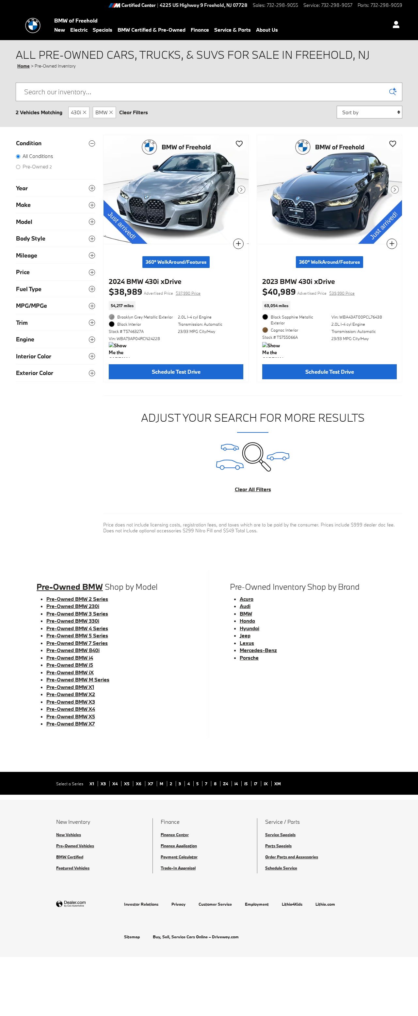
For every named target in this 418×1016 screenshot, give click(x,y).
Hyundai (249, 628)
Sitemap (132, 936)
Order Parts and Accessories (291, 856)
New (59, 29)
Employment (257, 904)
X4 (115, 783)
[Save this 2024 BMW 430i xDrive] (239, 144)
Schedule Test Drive (176, 371)
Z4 (226, 783)
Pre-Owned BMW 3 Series (77, 613)
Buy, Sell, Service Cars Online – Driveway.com (196, 936)
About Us (267, 29)
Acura (246, 599)
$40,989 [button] (308, 291)
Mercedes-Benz (258, 650)
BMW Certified (69, 856)
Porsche (249, 657)
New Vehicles (68, 834)
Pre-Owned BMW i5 (69, 665)
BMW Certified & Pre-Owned (151, 29)
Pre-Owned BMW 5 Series (77, 635)
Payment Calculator (179, 856)
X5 (127, 783)
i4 (236, 783)
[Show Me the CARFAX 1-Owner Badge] (121, 350)
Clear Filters (133, 112)
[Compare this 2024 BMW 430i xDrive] (238, 244)
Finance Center (175, 834)
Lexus (247, 643)
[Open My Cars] (394, 25)
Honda (247, 620)
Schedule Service (281, 867)
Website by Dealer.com (87, 904)
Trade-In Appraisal (178, 867)
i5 (246, 783)
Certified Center (138, 5)
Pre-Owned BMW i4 (69, 657)
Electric (79, 29)
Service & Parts (232, 29)
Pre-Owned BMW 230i (72, 606)
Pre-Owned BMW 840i (73, 650)
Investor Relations (141, 904)
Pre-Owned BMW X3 (70, 701)
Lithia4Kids (292, 904)
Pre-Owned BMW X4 (70, 709)
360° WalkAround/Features (176, 262)
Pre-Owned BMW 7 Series (77, 643)
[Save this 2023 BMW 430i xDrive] (392, 144)
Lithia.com (325, 904)
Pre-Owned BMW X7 (70, 723)
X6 (139, 783)
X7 (151, 783)
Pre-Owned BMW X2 (70, 694)
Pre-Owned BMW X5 (70, 716)
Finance (200, 29)
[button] (176, 305)
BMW (101, 112)
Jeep (245, 635)
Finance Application (179, 845)
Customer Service (215, 904)
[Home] (33, 25)
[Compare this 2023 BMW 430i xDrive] (392, 244)
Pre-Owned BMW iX (70, 672)
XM (277, 783)
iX (266, 783)
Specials (102, 29)
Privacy (178, 904)
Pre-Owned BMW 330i (72, 620)
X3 (104, 783)
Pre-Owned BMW (70, 586)
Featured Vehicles (72, 867)
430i (76, 112)
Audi (245, 606)
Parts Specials (278, 845)
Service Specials (280, 834)
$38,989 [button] (155, 291)
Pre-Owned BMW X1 (70, 687)
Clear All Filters (253, 489)
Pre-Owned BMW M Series (77, 679)
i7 (256, 783)
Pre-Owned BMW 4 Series (77, 628)
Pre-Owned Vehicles (75, 845)
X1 (92, 783)
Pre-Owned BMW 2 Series (77, 599)
